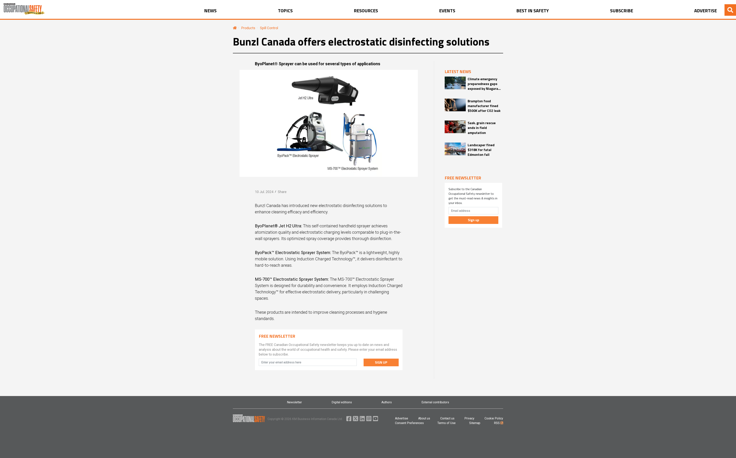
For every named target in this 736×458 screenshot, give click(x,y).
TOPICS (285, 10)
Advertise (401, 418)
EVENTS (447, 10)
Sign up (473, 220)
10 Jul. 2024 (264, 192)
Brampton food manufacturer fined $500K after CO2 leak (484, 106)
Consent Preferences (409, 423)
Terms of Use (446, 423)
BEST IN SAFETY (532, 10)
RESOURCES (366, 10)
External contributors (435, 402)
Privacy (469, 418)
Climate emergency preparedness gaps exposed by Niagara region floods (483, 84)
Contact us (447, 418)
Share (282, 192)
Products (248, 28)
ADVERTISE (705, 10)
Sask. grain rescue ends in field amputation (482, 127)
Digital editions (342, 402)
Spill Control (269, 28)
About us (424, 418)
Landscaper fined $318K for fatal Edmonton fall (481, 150)
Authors (386, 402)
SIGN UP (381, 362)
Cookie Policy (494, 418)
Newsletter (294, 402)
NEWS (210, 10)
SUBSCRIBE (621, 10)
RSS (497, 423)
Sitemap (474, 423)
